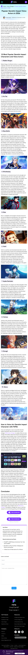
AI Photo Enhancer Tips (18, 621)
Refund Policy (6, 646)
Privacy (12, 645)
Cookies (15, 645)
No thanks (8, 653)
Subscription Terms (14, 648)
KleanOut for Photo (4, 624)
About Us (3, 631)
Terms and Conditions (5, 645)
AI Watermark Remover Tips (19, 617)
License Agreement (22, 645)
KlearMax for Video (4, 619)
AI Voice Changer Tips (18, 619)
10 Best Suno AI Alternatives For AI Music (13, 549)
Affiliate (2, 635)
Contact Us (3, 633)
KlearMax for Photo (4, 617)
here (12, 651)
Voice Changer (10, 6)
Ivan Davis (9, 17)
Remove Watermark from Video (20, 624)
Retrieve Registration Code (6, 640)
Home (4, 6)
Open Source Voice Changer (19, 626)
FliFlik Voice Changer (10, 433)
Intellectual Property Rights (19, 646)
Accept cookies (19, 653)
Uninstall (11, 646)
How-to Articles (4, 638)
